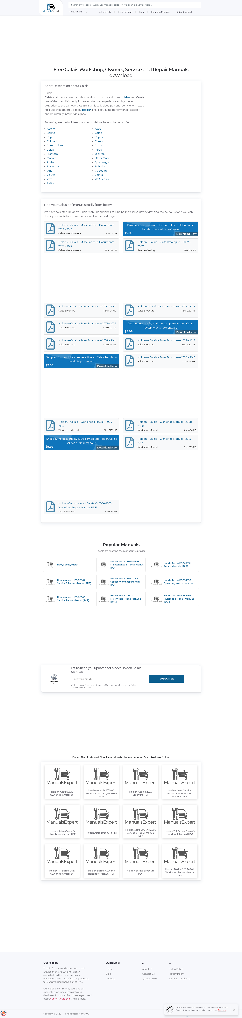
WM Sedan (102, 179)
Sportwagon (102, 162)
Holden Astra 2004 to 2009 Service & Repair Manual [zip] (140, 833)
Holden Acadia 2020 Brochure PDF (140, 793)
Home (109, 969)
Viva (49, 179)
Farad (98, 149)
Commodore (55, 145)
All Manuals (105, 12)
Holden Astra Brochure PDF (101, 832)
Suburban (101, 166)
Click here (222, 1010)
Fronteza (52, 153)
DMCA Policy (176, 969)
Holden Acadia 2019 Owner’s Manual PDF (62, 793)
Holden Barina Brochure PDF (140, 872)
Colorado (52, 141)
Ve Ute (51, 174)
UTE (49, 170)
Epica (50, 149)
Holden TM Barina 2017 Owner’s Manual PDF (62, 872)
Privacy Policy (176, 974)
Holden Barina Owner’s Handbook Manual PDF (101, 872)
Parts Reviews (125, 12)
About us (147, 969)
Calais (98, 132)
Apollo (51, 128)
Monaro (51, 158)
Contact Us (148, 974)
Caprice (51, 137)
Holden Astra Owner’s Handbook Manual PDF (62, 833)
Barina (51, 132)
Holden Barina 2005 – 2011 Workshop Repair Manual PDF (180, 872)
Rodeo (51, 162)
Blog (141, 12)
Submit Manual (184, 12)
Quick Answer (149, 978)
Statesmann (54, 166)
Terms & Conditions (179, 978)
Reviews (110, 978)
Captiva (99, 137)
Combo (99, 141)
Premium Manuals (160, 12)
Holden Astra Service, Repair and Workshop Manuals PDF (179, 793)
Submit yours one (60, 998)
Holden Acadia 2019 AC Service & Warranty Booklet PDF (101, 793)
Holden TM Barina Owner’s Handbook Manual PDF (180, 833)
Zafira (50, 183)
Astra (98, 128)
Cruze (98, 145)
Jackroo (100, 153)
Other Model (103, 158)
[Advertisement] (121, 41)
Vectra (99, 174)
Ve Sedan (101, 170)
